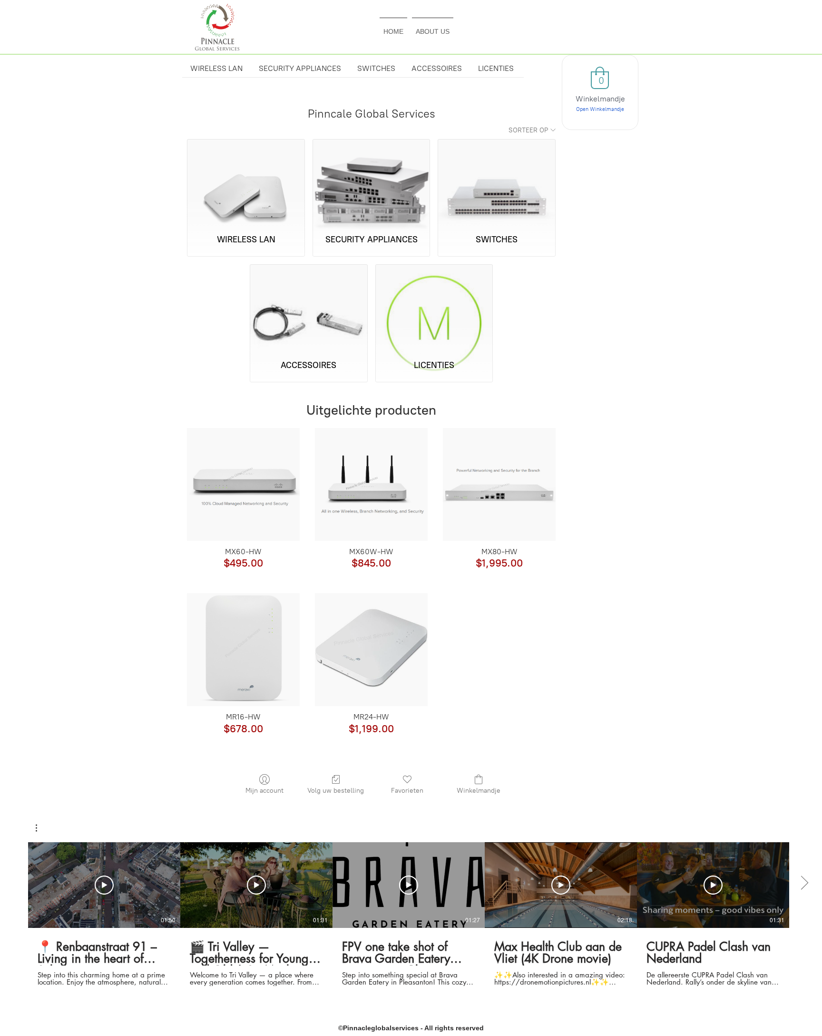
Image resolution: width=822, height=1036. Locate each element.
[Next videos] (804, 883)
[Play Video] (104, 885)
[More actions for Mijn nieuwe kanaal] (41, 828)
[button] (41, 828)
